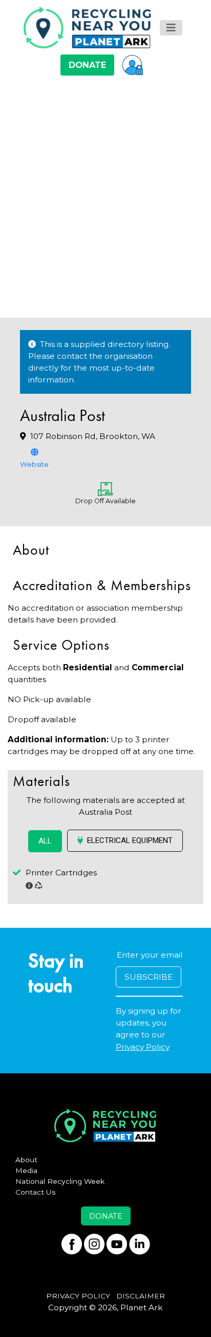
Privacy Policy (143, 1047)
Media (26, 1170)
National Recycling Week (59, 1181)
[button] (132, 65)
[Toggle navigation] (171, 27)
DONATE (87, 65)
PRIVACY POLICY (78, 1296)
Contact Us (35, 1192)
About (26, 1160)
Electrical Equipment (130, 840)
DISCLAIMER (140, 1296)
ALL (45, 841)
